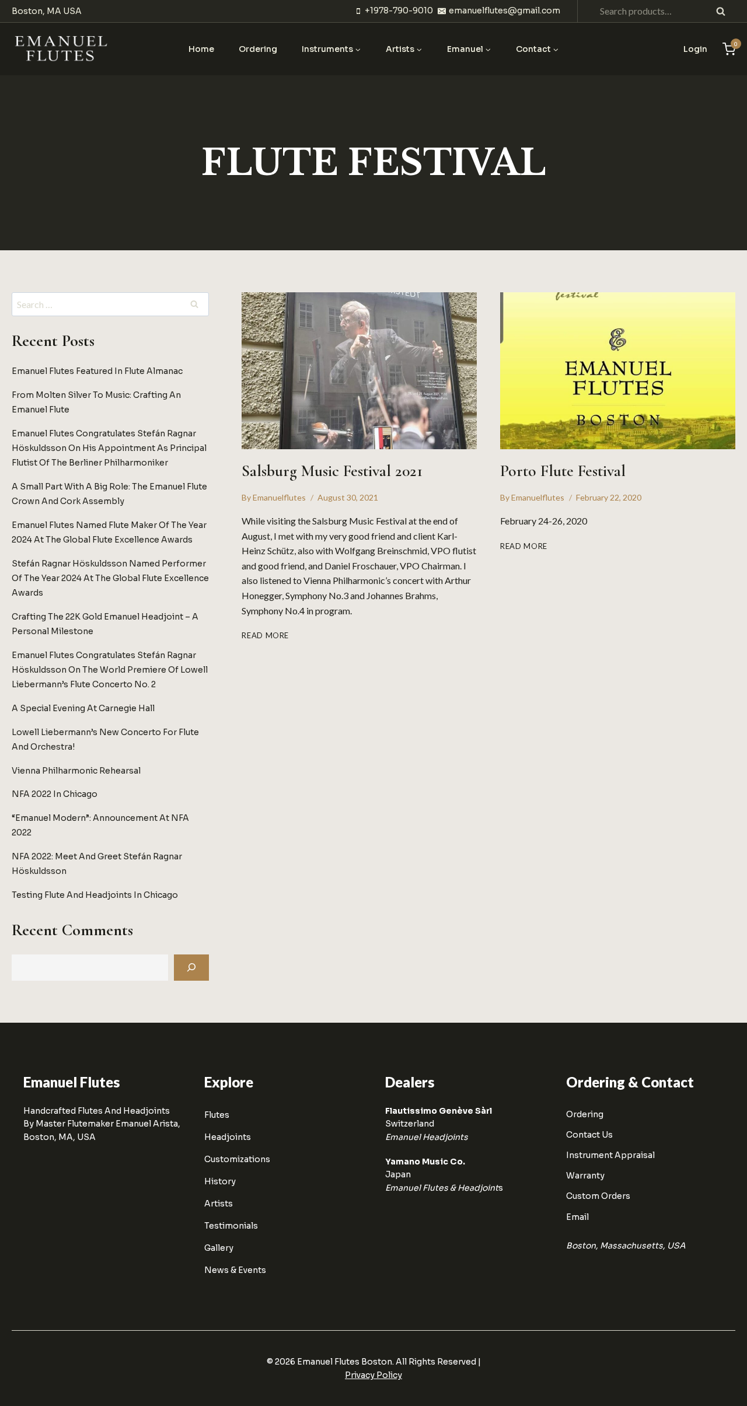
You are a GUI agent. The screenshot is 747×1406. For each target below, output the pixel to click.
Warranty (585, 1175)
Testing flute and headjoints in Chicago (95, 895)
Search (724, 11)
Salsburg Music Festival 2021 (332, 471)
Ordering (258, 49)
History (220, 1181)
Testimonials (231, 1225)
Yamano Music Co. (425, 1161)
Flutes (216, 1115)
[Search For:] (110, 304)
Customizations (237, 1159)
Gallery (218, 1248)
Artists (218, 1203)
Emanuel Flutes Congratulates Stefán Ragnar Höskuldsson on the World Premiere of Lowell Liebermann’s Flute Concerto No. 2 (110, 669)
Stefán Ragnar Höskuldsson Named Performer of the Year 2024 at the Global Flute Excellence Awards (110, 577)
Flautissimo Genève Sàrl (438, 1111)
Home (201, 49)
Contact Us (589, 1134)
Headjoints (227, 1137)
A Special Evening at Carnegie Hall (83, 708)
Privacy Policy (373, 1375)
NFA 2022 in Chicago (54, 794)
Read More (265, 635)
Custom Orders (598, 1196)
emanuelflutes (279, 497)
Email (577, 1217)
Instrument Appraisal (610, 1155)
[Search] (191, 967)
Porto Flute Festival (563, 471)
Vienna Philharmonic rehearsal (76, 770)
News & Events (235, 1270)
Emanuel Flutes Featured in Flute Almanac (97, 370)
